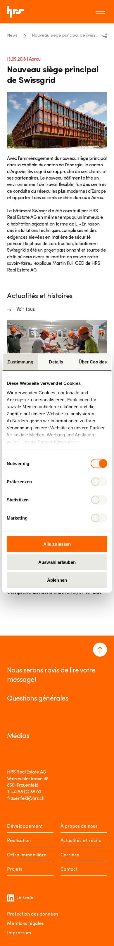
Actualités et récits (81, 841)
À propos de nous (79, 826)
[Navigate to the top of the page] (100, 650)
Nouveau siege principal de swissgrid (65, 35)
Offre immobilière (27, 855)
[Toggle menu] (101, 12)
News (12, 35)
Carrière (70, 855)
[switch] (99, 481)
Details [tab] (56, 361)
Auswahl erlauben (57, 561)
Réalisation (19, 841)
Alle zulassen (57, 544)
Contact (69, 869)
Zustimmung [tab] (20, 361)
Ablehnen (57, 580)
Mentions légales (25, 923)
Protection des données (32, 914)
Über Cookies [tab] (93, 361)
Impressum (19, 933)
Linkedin (25, 898)
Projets (14, 869)
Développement (25, 826)
